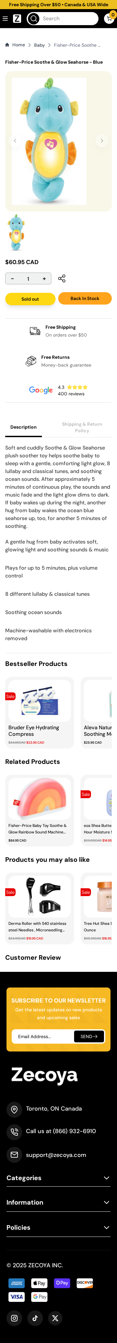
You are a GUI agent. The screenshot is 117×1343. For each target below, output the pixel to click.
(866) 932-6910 (74, 1131)
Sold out (30, 299)
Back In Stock (85, 298)
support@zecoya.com (56, 1155)
